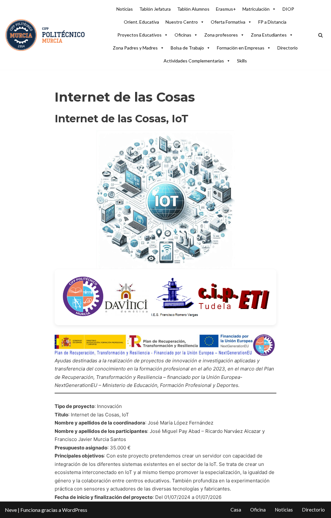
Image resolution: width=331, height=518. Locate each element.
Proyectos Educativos (139, 35)
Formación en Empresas (240, 47)
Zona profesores (221, 35)
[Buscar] (320, 35)
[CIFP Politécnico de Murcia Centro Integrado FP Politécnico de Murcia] (45, 35)
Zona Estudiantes (269, 35)
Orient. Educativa (141, 22)
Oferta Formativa (228, 22)
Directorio (287, 47)
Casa (235, 509)
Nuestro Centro (182, 22)
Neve (11, 510)
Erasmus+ (226, 9)
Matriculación (256, 9)
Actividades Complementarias (194, 60)
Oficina (258, 509)
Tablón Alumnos (193, 9)
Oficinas (183, 35)
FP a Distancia (272, 22)
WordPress (74, 510)
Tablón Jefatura (155, 9)
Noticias (124, 9)
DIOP (288, 9)
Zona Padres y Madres (135, 47)
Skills (242, 60)
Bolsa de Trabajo (187, 47)
